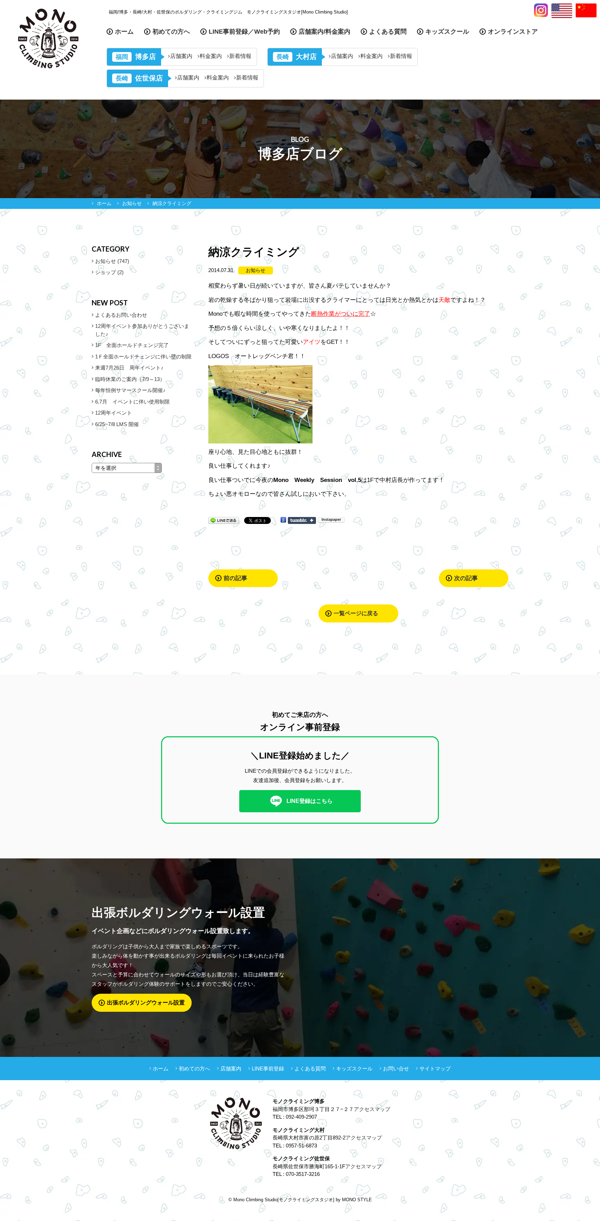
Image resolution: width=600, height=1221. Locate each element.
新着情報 (240, 56)
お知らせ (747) (112, 261)
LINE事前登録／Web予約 (244, 31)
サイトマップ (435, 1068)
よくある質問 (388, 31)
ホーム (124, 31)
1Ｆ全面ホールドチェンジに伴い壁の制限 (143, 356)
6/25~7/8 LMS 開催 (117, 424)
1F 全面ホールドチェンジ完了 (132, 345)
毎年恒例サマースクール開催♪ (130, 390)
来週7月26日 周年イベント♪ (129, 368)
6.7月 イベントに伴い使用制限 (132, 402)
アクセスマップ (372, 1109)
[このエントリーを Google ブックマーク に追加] (283, 520)
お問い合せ (396, 1068)
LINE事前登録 (268, 1068)
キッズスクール (447, 31)
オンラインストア (513, 31)
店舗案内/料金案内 (324, 31)
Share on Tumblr (302, 520)
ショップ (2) (109, 272)
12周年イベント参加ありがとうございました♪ (142, 330)
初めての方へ (171, 31)
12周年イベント (113, 413)
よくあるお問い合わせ (121, 315)
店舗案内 (181, 56)
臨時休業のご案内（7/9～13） (130, 379)
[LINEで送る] (223, 520)
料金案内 (211, 56)
